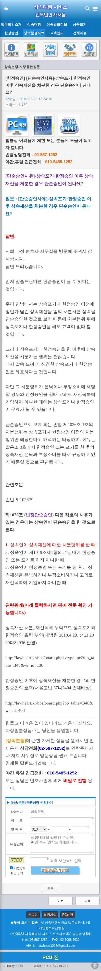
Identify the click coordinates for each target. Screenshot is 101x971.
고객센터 (57, 33)
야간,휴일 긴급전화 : (38, 162)
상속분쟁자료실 (34, 34)
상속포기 (80, 24)
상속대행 (34, 24)
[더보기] (95, 29)
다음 (87, 901)
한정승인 (11, 33)
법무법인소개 (11, 24)
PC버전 (67, 915)
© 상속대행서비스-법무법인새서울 (65, 922)
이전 (60, 901)
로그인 (33, 915)
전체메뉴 (80, 33)
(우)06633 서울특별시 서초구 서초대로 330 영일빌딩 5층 (50, 934)
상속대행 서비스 (50, 7)
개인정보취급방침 (51, 928)
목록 (50, 888)
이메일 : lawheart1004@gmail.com (50, 945)
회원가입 (50, 915)
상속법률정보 (57, 24)
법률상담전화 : (31, 154)
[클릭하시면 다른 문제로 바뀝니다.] (17, 860)
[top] (95, 965)
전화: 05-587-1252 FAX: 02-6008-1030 (50, 940)
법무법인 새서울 (51, 14)
